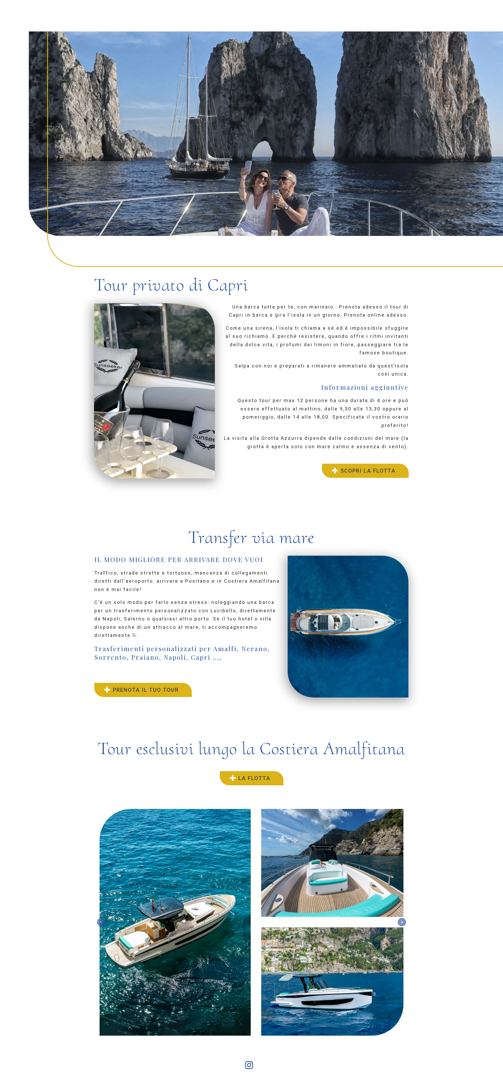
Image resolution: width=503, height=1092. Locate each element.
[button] (365, 471)
